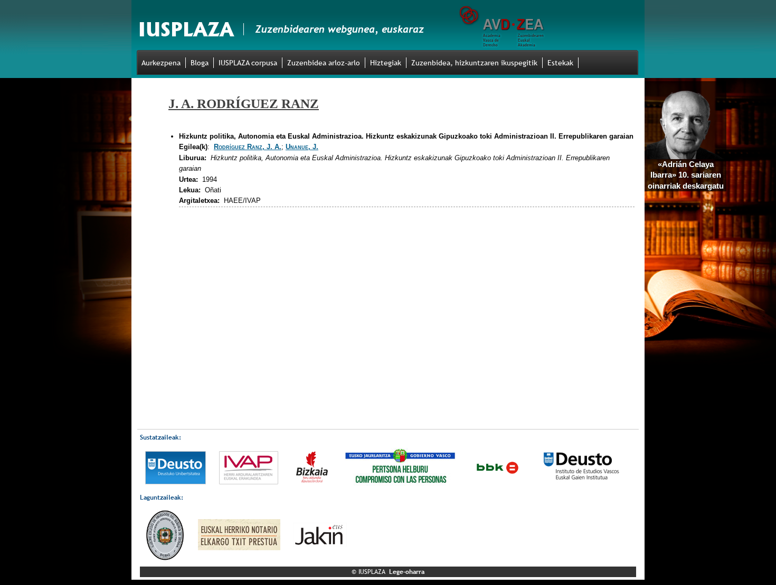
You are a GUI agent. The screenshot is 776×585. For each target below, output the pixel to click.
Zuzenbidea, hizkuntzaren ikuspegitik (474, 62)
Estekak (560, 62)
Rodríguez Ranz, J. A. (247, 147)
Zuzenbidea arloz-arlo (323, 62)
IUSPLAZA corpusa (248, 62)
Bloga (200, 62)
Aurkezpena (161, 62)
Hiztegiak (385, 62)
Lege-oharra (406, 572)
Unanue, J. (302, 147)
